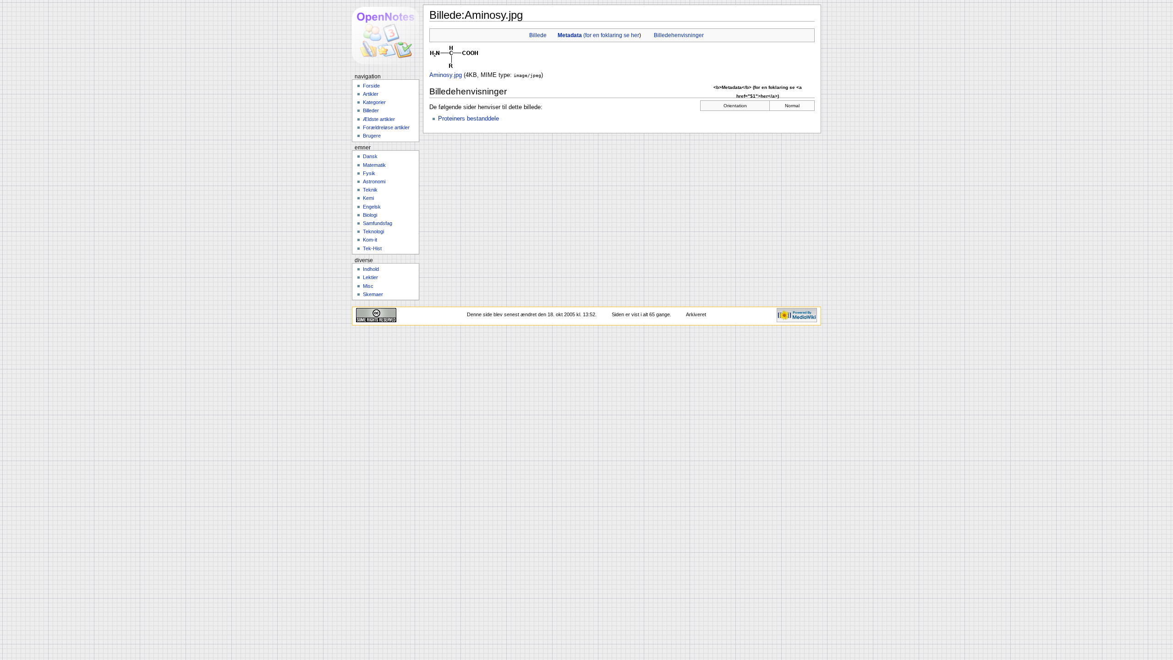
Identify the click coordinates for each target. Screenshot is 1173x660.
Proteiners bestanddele (468, 119)
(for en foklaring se (594, 35)
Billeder (371, 110)
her (635, 35)
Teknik (370, 189)
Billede (538, 35)
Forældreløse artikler (386, 127)
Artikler (370, 94)
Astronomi (374, 181)
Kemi (368, 198)
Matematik (374, 165)
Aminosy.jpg (445, 75)
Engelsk (372, 206)
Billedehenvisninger (679, 35)
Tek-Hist (372, 248)
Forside (371, 85)
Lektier (370, 277)
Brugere (372, 135)
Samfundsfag (377, 223)
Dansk (370, 156)
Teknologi (373, 231)
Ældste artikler (379, 119)
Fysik (369, 173)
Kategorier (374, 102)
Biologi (370, 215)
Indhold (371, 269)
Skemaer (373, 294)
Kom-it (370, 239)
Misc (368, 286)
